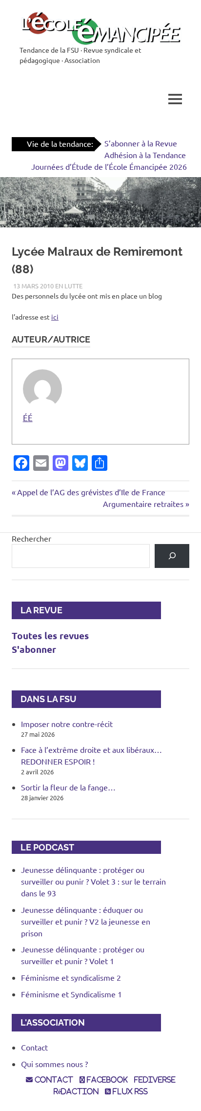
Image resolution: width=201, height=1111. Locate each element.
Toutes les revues (50, 635)
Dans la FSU (44, 699)
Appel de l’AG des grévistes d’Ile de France (91, 492)
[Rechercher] (172, 556)
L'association (48, 1022)
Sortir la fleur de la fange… (68, 787)
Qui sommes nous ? (54, 1064)
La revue (37, 610)
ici (55, 316)
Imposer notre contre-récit (67, 723)
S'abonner (34, 649)
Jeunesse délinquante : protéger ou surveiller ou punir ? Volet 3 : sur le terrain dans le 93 (93, 881)
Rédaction (76, 1091)
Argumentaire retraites (143, 503)
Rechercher (31, 538)
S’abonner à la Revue (140, 143)
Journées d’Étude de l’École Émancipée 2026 (109, 166)
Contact (34, 1047)
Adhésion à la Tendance (145, 155)
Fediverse (155, 1079)
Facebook (106, 1079)
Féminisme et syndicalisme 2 (71, 977)
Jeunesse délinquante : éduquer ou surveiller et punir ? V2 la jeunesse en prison (85, 921)
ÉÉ (28, 417)
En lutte (68, 286)
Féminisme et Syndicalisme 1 (71, 994)
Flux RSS (129, 1091)
